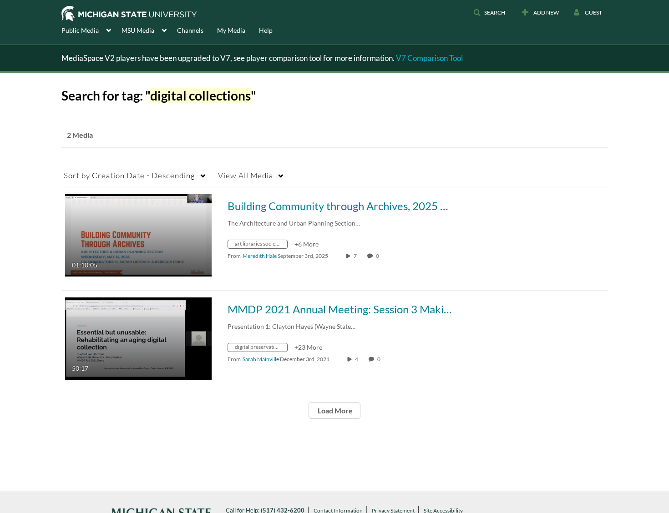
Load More (334, 410)
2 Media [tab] (80, 135)
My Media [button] (231, 30)
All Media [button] (245, 175)
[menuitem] (91, 29)
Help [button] (266, 30)
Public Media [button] (80, 30)
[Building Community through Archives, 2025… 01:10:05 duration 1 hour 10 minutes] (138, 234)
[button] (489, 13)
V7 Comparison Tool (429, 58)
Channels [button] (190, 30)
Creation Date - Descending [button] (129, 175)
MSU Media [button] (138, 30)
